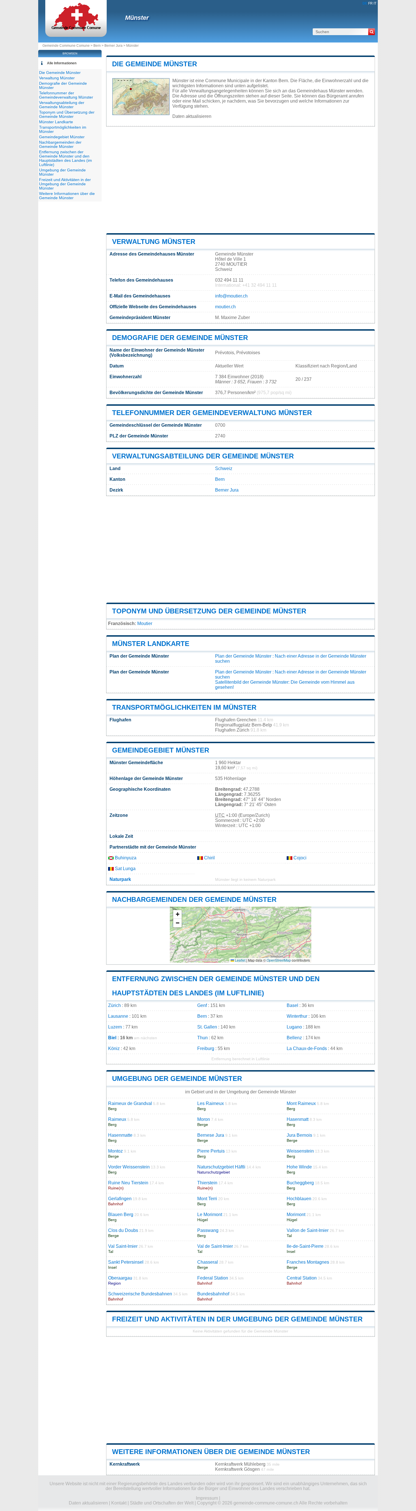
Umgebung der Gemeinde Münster (177, 1078)
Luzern (115, 1027)
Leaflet (239, 960)
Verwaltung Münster (153, 241)
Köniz (114, 1048)
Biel (112, 1037)
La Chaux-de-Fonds (307, 1048)
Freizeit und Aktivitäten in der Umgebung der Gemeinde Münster (237, 1319)
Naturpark (120, 879)
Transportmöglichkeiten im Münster (184, 707)
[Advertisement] (240, 180)
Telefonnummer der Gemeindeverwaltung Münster (212, 412)
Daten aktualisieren (191, 116)
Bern (97, 46)
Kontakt (118, 1503)
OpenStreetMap (279, 960)
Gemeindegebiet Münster (160, 750)
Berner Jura (113, 46)
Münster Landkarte (150, 643)
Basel (292, 1005)
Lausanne (118, 1016)
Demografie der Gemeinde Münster (180, 337)
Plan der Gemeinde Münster (243, 656)
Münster (137, 17)
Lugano (294, 1027)
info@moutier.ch (231, 296)
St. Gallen (207, 1027)
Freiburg (205, 1048)
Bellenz (294, 1037)
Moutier (144, 623)
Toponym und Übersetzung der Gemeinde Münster (209, 611)
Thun (202, 1037)
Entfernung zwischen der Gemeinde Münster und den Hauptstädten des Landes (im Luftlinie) (65, 158)
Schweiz (223, 468)
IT (375, 3)
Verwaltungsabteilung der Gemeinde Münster (203, 456)
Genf (202, 1005)
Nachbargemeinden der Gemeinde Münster (194, 899)
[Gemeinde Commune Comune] (76, 29)
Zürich (114, 1005)
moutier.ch (225, 306)
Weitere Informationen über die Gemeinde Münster (211, 1451)
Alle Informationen (61, 63)
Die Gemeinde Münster (154, 64)
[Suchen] (371, 31)
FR (370, 3)
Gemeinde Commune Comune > (67, 46)
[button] (177, 914)
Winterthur (297, 1016)
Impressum (207, 1498)
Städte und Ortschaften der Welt (162, 1503)
